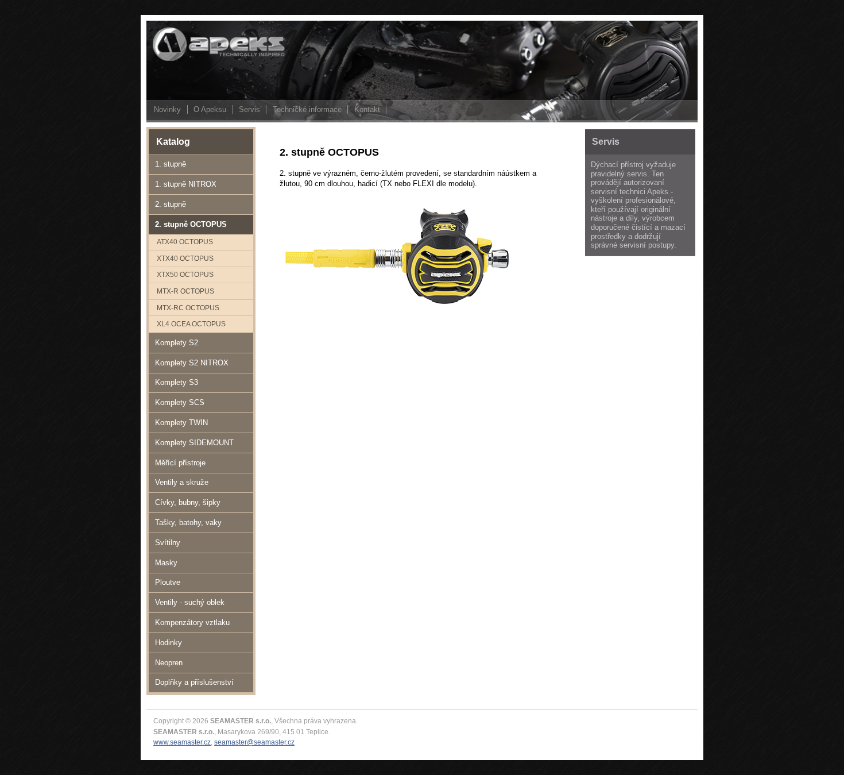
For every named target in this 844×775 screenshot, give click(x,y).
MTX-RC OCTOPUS (188, 307)
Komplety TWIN (181, 422)
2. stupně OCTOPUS (191, 224)
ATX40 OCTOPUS (185, 241)
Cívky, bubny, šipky (187, 502)
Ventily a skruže (181, 482)
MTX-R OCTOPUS (185, 291)
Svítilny (167, 542)
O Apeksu (209, 109)
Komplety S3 (176, 382)
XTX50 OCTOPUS (185, 274)
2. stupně (170, 204)
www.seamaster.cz (182, 742)
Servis (249, 109)
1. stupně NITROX (185, 184)
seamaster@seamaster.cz (254, 742)
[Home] (203, 60)
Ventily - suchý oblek (189, 602)
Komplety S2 (176, 342)
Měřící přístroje (180, 462)
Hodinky (168, 642)
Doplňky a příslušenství (194, 682)
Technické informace (307, 109)
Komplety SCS (179, 402)
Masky (166, 562)
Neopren (169, 662)
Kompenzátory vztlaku (192, 622)
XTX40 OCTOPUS (185, 258)
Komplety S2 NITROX (192, 362)
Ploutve (167, 582)
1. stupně (170, 164)
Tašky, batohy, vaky (188, 522)
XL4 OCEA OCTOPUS (191, 323)
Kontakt (367, 109)
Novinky (167, 109)
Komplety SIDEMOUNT (194, 442)
